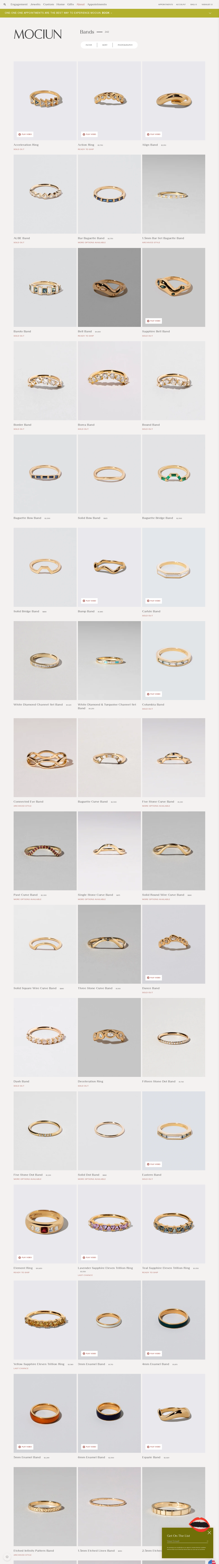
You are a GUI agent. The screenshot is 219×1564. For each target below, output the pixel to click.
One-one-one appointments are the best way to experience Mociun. (57, 13)
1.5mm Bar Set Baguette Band (163, 238)
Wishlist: (207, 4)
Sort (105, 45)
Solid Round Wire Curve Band (163, 895)
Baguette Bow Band (28, 518)
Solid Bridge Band (27, 611)
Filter (89, 45)
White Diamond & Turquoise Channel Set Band (107, 706)
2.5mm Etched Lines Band (161, 1550)
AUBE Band (22, 238)
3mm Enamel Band (92, 1364)
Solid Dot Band (89, 1175)
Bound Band (151, 425)
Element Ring (24, 1268)
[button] (4, 4)
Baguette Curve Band (93, 801)
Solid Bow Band (89, 518)
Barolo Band (23, 331)
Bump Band (86, 611)
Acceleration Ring (26, 145)
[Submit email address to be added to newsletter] (207, 1541)
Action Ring (86, 145)
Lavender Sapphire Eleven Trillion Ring (105, 1268)
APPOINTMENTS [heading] (165, 4)
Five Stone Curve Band (158, 801)
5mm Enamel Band (28, 1457)
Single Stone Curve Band (96, 895)
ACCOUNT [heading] (181, 4)
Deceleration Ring (91, 1081)
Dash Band (22, 1081)
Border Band (23, 425)
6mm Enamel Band (92, 1457)
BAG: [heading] (193, 4)
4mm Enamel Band (156, 1364)
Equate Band (151, 1457)
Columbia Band (153, 704)
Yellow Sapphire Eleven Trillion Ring (39, 1364)
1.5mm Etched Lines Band (96, 1550)
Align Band (150, 145)
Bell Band (85, 331)
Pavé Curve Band (26, 895)
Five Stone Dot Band (28, 1175)
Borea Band (86, 425)
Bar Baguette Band (91, 238)
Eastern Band (152, 1175)
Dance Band (151, 988)
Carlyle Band (151, 611)
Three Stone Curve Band (95, 988)
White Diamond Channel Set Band (39, 704)
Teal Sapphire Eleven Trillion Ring (166, 1268)
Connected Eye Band (29, 801)
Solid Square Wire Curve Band (35, 988)
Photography (125, 45)
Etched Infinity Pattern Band (34, 1550)
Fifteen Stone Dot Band (159, 1081)
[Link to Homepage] (38, 33)
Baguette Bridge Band (158, 518)
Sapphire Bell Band (156, 331)
